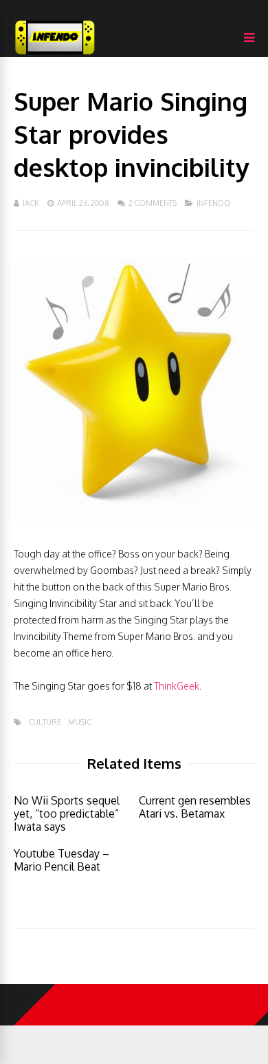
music (79, 722)
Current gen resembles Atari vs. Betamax (195, 807)
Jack (31, 203)
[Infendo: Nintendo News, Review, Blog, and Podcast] (55, 54)
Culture (44, 722)
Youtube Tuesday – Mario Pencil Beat (61, 860)
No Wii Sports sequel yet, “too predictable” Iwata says (67, 813)
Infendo (214, 203)
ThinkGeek (176, 686)
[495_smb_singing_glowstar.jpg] (134, 520)
